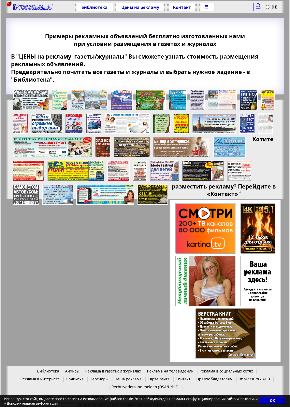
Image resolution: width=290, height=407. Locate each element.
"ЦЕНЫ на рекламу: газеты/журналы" (71, 56)
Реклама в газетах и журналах (113, 371)
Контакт (182, 7)
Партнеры (99, 379)
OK (272, 400)
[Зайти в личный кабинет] (258, 7)
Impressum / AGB (254, 379)
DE (274, 7)
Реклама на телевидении (170, 371)
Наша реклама (128, 379)
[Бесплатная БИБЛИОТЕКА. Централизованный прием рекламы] (33, 7)
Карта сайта (159, 379)
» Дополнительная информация (31, 403)
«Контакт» (222, 194)
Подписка (75, 379)
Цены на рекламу (140, 7)
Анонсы (72, 371)
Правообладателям (214, 379)
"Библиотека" (32, 79)
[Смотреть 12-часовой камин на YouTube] (257, 228)
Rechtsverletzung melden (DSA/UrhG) (145, 386)
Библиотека (94, 7)
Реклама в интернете (40, 379)
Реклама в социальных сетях (226, 371)
